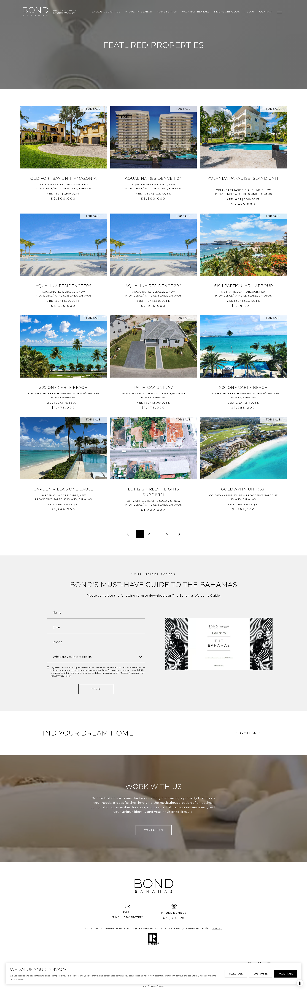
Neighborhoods (227, 11)
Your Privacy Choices (153, 986)
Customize (261, 973)
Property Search (138, 11)
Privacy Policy (63, 675)
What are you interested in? (72, 657)
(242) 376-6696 (174, 918)
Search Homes (248, 733)
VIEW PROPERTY (63, 158)
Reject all (236, 973)
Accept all (286, 973)
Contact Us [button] (153, 830)
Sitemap (217, 928)
